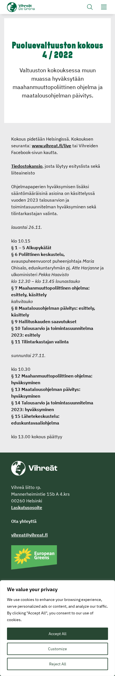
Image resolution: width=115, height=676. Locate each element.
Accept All (57, 633)
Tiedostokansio (26, 166)
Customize (57, 648)
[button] (90, 7)
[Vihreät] (34, 467)
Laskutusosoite (26, 507)
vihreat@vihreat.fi (29, 535)
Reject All (57, 663)
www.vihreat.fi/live (51, 145)
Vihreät (30, 7)
